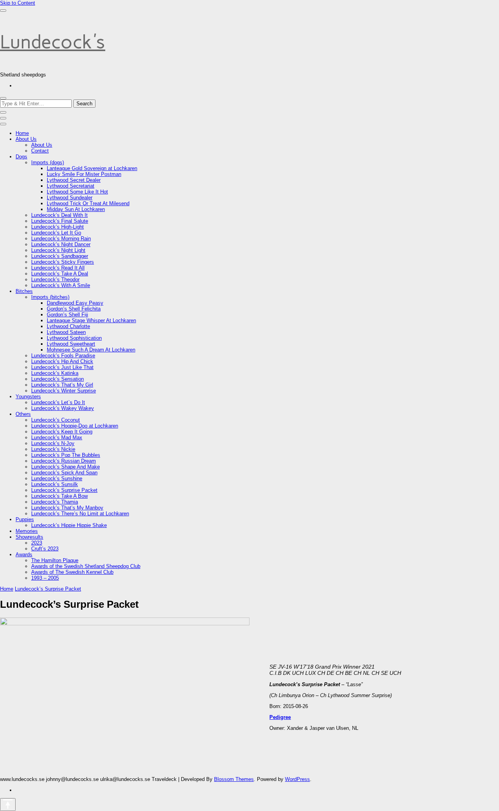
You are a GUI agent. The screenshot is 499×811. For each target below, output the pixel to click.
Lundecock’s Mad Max (56, 437)
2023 (36, 543)
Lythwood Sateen (66, 332)
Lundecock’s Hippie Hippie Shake (69, 525)
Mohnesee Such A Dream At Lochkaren (91, 350)
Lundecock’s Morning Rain (61, 238)
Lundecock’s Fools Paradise (63, 355)
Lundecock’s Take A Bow (59, 496)
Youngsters (28, 396)
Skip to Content (17, 3)
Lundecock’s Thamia (54, 502)
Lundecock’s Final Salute (59, 221)
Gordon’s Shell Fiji (67, 315)
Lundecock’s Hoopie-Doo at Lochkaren (74, 426)
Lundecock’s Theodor (55, 279)
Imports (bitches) (50, 297)
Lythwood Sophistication (74, 338)
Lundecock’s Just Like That (62, 367)
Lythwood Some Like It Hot (77, 192)
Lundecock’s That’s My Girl (62, 385)
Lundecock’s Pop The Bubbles (65, 455)
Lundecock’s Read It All (58, 268)
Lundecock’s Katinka (54, 373)
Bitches (24, 291)
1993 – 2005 (45, 578)
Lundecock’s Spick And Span (64, 473)
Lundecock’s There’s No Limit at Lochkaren (80, 513)
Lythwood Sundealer (69, 198)
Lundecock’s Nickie (53, 449)
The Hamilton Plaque (54, 560)
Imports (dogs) (47, 162)
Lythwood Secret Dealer (74, 180)
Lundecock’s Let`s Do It (58, 402)
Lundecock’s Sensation (57, 379)
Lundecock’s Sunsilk (54, 484)
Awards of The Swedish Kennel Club (72, 572)
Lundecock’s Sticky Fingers (62, 262)
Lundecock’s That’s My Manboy (67, 508)
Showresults (29, 537)
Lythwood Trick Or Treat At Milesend (88, 203)
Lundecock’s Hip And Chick (62, 361)
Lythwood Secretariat (70, 186)
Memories (27, 531)
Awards (24, 554)
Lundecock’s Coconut (55, 420)
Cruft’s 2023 (44, 549)
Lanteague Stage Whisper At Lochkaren (91, 320)
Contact (40, 151)
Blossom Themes (234, 779)
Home (22, 133)
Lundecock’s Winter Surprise (63, 391)
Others (23, 414)
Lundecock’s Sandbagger (59, 256)
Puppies (25, 519)
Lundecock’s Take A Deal (59, 274)
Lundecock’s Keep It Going (61, 432)
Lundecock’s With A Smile (60, 285)
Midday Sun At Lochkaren (76, 209)
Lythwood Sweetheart (71, 344)
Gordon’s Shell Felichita (74, 309)
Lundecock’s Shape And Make (65, 467)
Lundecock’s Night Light (58, 250)
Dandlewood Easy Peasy (75, 303)
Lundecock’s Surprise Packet (64, 490)
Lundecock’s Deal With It (59, 215)
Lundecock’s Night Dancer (60, 244)
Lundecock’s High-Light (57, 227)
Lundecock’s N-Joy (52, 443)
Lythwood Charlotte (68, 326)
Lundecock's (52, 41)
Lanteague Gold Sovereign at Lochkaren (92, 168)
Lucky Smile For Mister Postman (84, 174)
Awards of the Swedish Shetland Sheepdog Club (85, 566)
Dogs (21, 157)
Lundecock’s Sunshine (56, 478)
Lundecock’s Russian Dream (63, 461)
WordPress (297, 779)
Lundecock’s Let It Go (56, 233)
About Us (26, 139)
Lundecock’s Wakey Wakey (62, 408)
